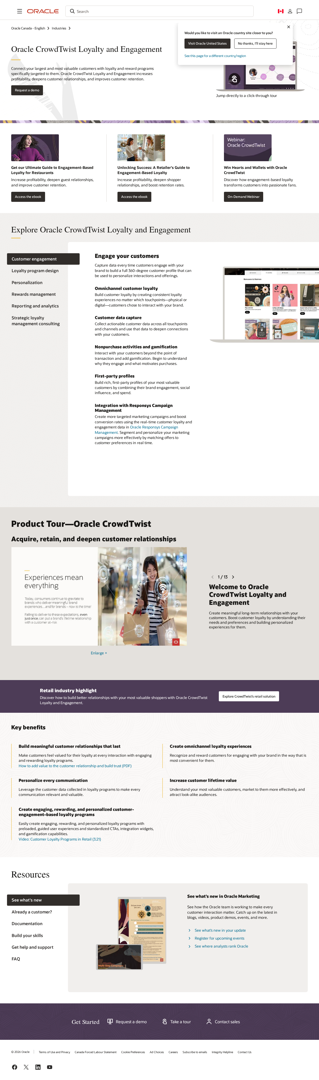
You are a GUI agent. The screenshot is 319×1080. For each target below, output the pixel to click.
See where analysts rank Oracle (221, 946)
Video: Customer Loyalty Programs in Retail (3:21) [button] (60, 839)
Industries (59, 28)
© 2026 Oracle (20, 1052)
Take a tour (180, 1021)
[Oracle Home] (43, 11)
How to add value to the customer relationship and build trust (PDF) (75, 765)
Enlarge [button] (99, 652)
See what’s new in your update (220, 930)
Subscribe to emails (195, 1052)
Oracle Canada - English (28, 28)
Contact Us (245, 1052)
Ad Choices (157, 1052)
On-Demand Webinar (243, 196)
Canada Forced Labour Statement (96, 1052)
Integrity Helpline (222, 1052)
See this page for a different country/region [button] (215, 55)
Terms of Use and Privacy (54, 1052)
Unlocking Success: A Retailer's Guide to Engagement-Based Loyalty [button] (153, 170)
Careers (173, 1052)
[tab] (43, 259)
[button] (19, 11)
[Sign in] (290, 11)
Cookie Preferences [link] (133, 1052)
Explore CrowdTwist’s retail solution (249, 696)
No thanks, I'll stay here (255, 43)
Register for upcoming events (219, 938)
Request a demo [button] (27, 90)
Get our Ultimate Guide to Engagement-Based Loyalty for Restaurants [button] (52, 170)
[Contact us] (299, 11)
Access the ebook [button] (28, 196)
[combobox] (159, 11)
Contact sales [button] (227, 1021)
